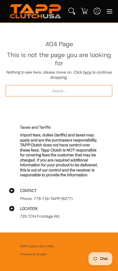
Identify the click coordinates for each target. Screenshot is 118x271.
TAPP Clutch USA (32, 246)
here (87, 72)
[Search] (72, 11)
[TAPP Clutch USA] (36, 11)
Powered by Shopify (33, 254)
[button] (84, 11)
